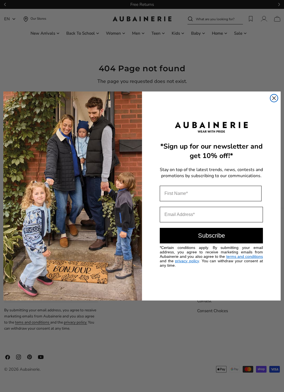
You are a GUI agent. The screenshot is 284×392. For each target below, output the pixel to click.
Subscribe (211, 235)
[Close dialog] (274, 98)
